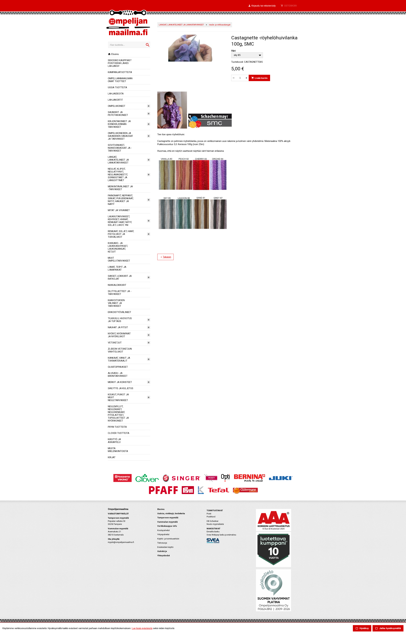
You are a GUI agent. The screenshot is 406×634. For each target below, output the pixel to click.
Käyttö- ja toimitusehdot (168, 539)
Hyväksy (362, 628)
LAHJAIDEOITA (116, 93)
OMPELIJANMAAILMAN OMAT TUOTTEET (120, 80)
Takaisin (165, 257)
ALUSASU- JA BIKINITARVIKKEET (118, 374)
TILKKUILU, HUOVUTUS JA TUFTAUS (120, 320)
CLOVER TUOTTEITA (118, 433)
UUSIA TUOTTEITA (117, 87)
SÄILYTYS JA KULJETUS (120, 388)
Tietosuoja (162, 543)
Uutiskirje (162, 551)
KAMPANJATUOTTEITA (120, 72)
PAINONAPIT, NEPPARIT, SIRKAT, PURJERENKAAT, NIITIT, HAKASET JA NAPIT (121, 200)
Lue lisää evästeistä (142, 628)
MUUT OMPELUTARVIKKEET (119, 259)
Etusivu (113, 54)
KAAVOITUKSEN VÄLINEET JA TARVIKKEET (116, 303)
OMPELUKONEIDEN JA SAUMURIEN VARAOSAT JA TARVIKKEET (120, 136)
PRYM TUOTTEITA (117, 426)
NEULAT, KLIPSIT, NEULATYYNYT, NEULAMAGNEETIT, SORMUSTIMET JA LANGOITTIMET (118, 174)
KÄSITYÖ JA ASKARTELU (114, 441)
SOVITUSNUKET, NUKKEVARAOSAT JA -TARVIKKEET (120, 148)
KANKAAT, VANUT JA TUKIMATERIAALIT (119, 359)
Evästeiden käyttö (165, 547)
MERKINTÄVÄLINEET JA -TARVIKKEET (120, 188)
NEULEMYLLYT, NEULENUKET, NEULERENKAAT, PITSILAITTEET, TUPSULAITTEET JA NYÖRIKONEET (118, 413)
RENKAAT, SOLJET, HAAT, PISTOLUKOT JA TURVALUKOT (121, 234)
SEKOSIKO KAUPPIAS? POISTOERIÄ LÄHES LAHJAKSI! (119, 63)
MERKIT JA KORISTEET (120, 382)
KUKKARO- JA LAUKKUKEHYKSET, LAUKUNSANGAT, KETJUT (118, 247)
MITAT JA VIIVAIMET (119, 210)
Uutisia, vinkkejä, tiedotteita (171, 513)
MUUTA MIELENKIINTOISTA (118, 450)
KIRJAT (111, 457)
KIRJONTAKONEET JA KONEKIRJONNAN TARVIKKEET (119, 124)
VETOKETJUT (115, 342)
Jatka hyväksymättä (388, 628)
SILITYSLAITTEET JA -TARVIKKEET (119, 292)
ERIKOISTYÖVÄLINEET (119, 312)
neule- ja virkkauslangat (219, 24)
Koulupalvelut (163, 530)
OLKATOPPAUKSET (118, 366)
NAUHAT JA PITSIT (118, 327)
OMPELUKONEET (116, 106)
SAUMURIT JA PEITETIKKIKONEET (118, 113)
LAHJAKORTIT (115, 99)
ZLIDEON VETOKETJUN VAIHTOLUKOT (120, 350)
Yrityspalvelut (163, 534)
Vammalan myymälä (167, 522)
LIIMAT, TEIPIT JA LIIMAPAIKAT (117, 268)
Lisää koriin (259, 77)
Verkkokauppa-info (167, 526)
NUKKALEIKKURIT (117, 285)
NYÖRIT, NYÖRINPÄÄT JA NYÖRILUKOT (119, 335)
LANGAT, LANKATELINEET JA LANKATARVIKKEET (118, 160)
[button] (262, 6)
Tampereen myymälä (167, 517)
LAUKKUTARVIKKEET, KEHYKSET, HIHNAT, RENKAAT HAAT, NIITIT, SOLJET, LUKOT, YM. (120, 220)
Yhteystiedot (163, 555)
